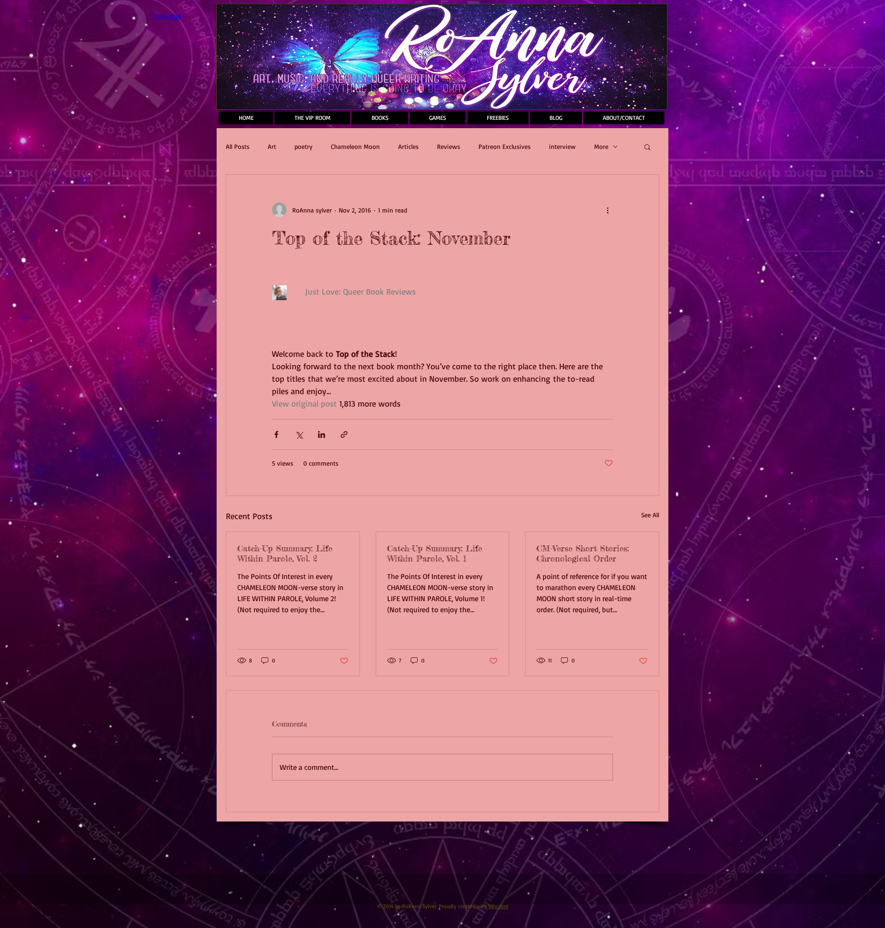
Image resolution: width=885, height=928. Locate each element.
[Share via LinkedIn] (321, 434)
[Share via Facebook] (276, 434)
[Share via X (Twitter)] (299, 434)
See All (650, 515)
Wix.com (498, 906)
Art (272, 146)
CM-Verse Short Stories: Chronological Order (583, 553)
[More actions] (607, 209)
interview (562, 146)
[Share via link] (344, 434)
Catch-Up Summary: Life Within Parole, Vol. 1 (434, 553)
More (601, 146)
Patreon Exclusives (504, 146)
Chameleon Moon (355, 146)
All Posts (237, 146)
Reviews (448, 146)
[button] (647, 146)
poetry (304, 146)
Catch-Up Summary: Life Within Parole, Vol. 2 (284, 553)
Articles (408, 146)
